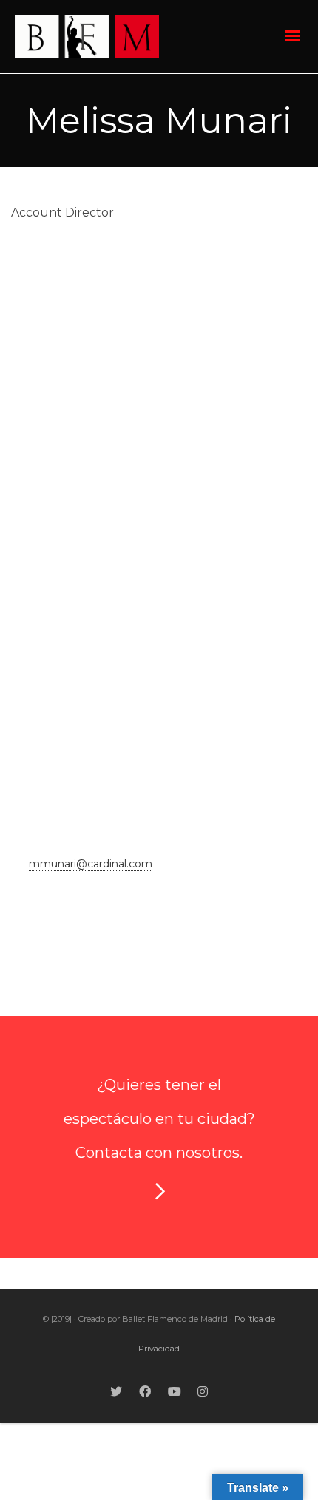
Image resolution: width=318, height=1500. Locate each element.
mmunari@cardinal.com (90, 863)
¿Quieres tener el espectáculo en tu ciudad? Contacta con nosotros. (159, 1119)
